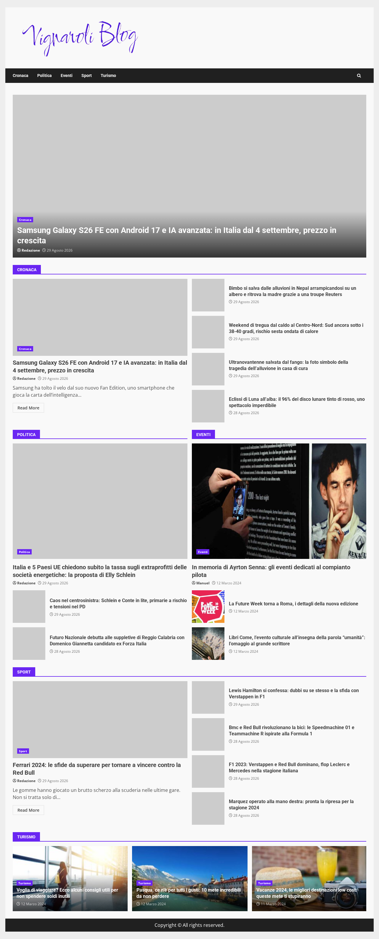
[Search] (359, 75)
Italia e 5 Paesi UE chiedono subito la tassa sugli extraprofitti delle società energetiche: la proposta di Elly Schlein (100, 501)
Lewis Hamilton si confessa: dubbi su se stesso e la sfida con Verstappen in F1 (208, 697)
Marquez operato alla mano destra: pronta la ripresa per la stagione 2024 (208, 808)
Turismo (108, 75)
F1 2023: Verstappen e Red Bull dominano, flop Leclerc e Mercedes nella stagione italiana (208, 771)
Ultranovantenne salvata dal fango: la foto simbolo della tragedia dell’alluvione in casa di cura (208, 369)
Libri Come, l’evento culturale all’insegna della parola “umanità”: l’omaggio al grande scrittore (208, 643)
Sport (86, 75)
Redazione (31, 250)
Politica (44, 75)
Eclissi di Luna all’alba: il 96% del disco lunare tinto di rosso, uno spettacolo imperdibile (208, 406)
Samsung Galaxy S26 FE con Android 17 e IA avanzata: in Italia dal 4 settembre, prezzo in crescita (189, 176)
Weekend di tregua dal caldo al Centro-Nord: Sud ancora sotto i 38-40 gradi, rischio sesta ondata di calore (208, 332)
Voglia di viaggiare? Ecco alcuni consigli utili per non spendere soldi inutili (67, 893)
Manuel (203, 583)
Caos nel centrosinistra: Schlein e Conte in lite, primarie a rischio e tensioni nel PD (29, 606)
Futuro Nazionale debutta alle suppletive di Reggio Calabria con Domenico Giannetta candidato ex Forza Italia (29, 643)
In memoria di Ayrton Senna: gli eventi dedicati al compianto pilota (279, 501)
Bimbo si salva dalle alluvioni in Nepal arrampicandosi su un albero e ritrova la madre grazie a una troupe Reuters (208, 295)
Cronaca (20, 75)
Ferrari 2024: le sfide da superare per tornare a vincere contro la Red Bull (100, 719)
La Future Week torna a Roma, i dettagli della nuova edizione (208, 606)
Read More (28, 408)
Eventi (67, 75)
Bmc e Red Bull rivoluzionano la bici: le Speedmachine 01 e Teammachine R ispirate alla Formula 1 (208, 734)
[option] (189, 176)
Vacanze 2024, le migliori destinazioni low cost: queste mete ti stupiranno (306, 893)
